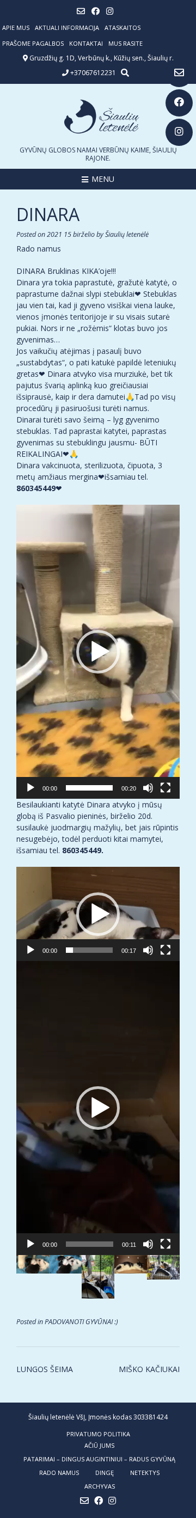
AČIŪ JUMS (99, 1445)
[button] (98, 652)
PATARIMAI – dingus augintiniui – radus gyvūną (99, 1459)
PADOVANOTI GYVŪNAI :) (81, 1321)
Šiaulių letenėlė (127, 234)
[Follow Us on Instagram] (179, 132)
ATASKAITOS (122, 27)
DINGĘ (104, 1472)
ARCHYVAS (99, 1486)
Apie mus (15, 27)
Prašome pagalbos (33, 43)
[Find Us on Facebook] (179, 103)
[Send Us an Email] (179, 73)
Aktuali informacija (67, 27)
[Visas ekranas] (165, 787)
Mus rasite (125, 43)
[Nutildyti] (148, 787)
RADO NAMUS (59, 1472)
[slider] (89, 788)
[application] (98, 652)
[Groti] (30, 787)
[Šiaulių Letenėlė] (98, 116)
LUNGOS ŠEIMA (44, 1369)
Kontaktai (86, 43)
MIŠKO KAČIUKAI (149, 1369)
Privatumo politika (98, 1434)
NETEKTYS (145, 1472)
